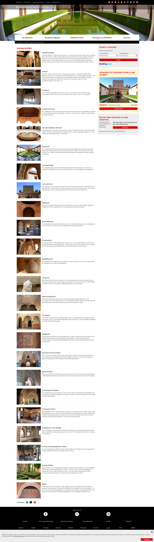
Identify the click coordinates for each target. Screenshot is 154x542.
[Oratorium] (29, 96)
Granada (126, 38)
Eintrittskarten (56, 2)
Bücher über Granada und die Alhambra (112, 131)
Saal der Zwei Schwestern (51, 353)
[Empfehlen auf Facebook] (27, 502)
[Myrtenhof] (29, 152)
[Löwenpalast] (29, 246)
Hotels (48, 2)
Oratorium (46, 90)
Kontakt (25, 521)
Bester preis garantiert (106, 50)
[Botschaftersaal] (29, 228)
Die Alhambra (27, 38)
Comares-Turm (47, 184)
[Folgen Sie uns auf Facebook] (46, 514)
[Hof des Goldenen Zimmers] (29, 134)
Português (83, 528)
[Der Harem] (29, 321)
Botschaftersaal (47, 221)
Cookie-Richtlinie (87, 521)
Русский (95, 528)
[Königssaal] (29, 340)
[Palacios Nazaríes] (109, 2)
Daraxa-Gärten (47, 465)
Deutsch (58, 528)
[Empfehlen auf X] (31, 502)
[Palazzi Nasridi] (121, 2)
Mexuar (45, 71)
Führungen (27, 2)
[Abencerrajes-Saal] (29, 303)
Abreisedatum (124, 53)
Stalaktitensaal (47, 259)
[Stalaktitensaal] (29, 265)
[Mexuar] (29, 77)
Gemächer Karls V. (49, 409)
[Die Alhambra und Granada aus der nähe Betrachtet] (105, 124)
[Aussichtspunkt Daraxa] (29, 396)
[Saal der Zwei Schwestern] (29, 359)
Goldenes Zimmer (48, 109)
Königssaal (46, 334)
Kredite (108, 521)
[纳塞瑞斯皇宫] (134, 2)
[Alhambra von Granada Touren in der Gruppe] (118, 90)
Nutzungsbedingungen (46, 521)
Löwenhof (45, 278)
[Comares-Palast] (29, 171)
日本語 (133, 528)
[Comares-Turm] (29, 190)
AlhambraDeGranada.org (36, 7)
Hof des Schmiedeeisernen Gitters (54, 446)
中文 (120, 528)
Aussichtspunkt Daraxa (50, 390)
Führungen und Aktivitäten (102, 38)
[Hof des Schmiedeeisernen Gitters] (29, 453)
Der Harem (46, 315)
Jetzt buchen (118, 108)
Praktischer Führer (77, 38)
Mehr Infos (125, 127)
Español (21, 528)
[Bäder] (29, 490)
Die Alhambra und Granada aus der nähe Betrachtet (125, 123)
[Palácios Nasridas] (125, 2)
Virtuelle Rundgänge (52, 38)
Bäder (44, 484)
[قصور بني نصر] (131, 2)
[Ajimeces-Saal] (29, 378)
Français (46, 528)
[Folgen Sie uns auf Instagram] (108, 514)
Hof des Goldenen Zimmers (52, 128)
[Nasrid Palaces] (112, 2)
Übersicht (129, 521)
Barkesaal (45, 203)
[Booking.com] (105, 64)
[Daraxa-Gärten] (29, 471)
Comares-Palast (47, 165)
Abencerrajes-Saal (49, 296)
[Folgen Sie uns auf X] (77, 514)
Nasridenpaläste (39, 42)
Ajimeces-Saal (47, 371)
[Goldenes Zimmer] (29, 115)
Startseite (19, 42)
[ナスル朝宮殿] (137, 2)
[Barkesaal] (29, 209)
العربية (108, 528)
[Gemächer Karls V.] (29, 415)
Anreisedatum (104, 53)
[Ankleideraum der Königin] (29, 434)
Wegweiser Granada (38, 2)
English (33, 528)
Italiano (70, 528)
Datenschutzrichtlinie (66, 521)
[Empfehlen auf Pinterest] (34, 502)
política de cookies (48, 536)
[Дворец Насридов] (128, 2)
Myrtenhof (45, 146)
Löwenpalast (46, 240)
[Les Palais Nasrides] (115, 2)
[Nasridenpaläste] (118, 2)
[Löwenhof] (29, 284)
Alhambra (19, 2)
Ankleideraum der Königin (51, 428)
